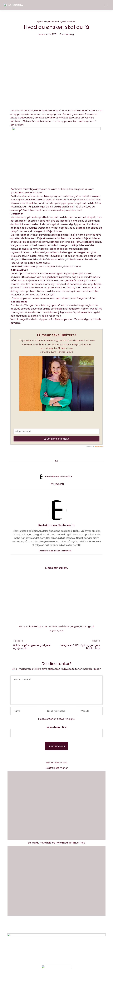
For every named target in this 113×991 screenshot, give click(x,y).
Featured (55, 22)
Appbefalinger (43, 22)
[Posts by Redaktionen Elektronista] (41, 476)
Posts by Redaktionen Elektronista (56, 550)
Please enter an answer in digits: (56, 719)
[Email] (56, 468)
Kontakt (45, 927)
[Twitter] (50, 468)
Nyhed (63, 22)
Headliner (71, 22)
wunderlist (96, 308)
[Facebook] (45, 468)
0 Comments (57, 484)
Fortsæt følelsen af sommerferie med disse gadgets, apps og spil (56, 626)
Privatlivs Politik (63, 927)
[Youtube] (61, 981)
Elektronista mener (56, 768)
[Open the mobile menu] (106, 5)
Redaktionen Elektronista (59, 476)
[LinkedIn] (67, 468)
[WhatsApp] (62, 468)
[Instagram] (51, 981)
